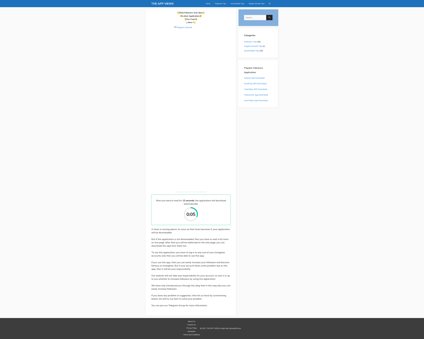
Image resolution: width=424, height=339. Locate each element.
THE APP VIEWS (162, 3)
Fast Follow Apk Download (256, 100)
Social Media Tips (237, 4)
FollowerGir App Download (256, 95)
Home (208, 4)
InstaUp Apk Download (254, 78)
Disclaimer (192, 331)
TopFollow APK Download (255, 89)
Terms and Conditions (191, 335)
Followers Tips (220, 4)
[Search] (269, 17)
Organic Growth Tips (256, 4)
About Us (191, 321)
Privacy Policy (191, 328)
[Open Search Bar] (270, 3)
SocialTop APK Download (255, 83)
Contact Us (191, 325)
